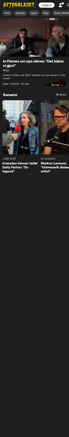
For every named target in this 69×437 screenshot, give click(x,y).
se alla (61, 94)
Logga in (46, 5)
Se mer (55, 84)
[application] (34, 37)
